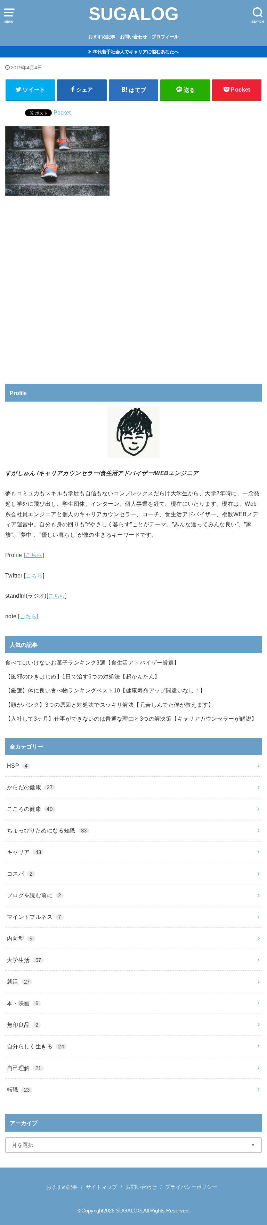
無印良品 (22, 1025)
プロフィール (165, 36)
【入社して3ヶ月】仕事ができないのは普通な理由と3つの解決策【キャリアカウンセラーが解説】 (131, 718)
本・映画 (22, 1003)
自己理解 (24, 1068)
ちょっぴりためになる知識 (47, 830)
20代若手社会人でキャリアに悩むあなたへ (135, 51)
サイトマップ (101, 1187)
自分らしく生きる (35, 1046)
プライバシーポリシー (191, 1187)
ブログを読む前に (34, 895)
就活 (18, 981)
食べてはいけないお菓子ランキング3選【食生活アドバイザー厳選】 (92, 662)
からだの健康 (29, 787)
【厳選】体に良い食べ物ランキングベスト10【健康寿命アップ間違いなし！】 (105, 690)
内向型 (20, 938)
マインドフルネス (34, 917)
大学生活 (24, 960)
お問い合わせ (133, 36)
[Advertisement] (133, 287)
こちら (33, 555)
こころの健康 (29, 809)
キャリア (24, 852)
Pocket (62, 112)
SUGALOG (134, 14)
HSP (17, 765)
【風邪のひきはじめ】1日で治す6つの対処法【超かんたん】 (82, 676)
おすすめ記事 (101, 36)
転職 (18, 1089)
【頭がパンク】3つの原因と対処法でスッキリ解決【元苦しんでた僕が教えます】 (109, 704)
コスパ (20, 873)
